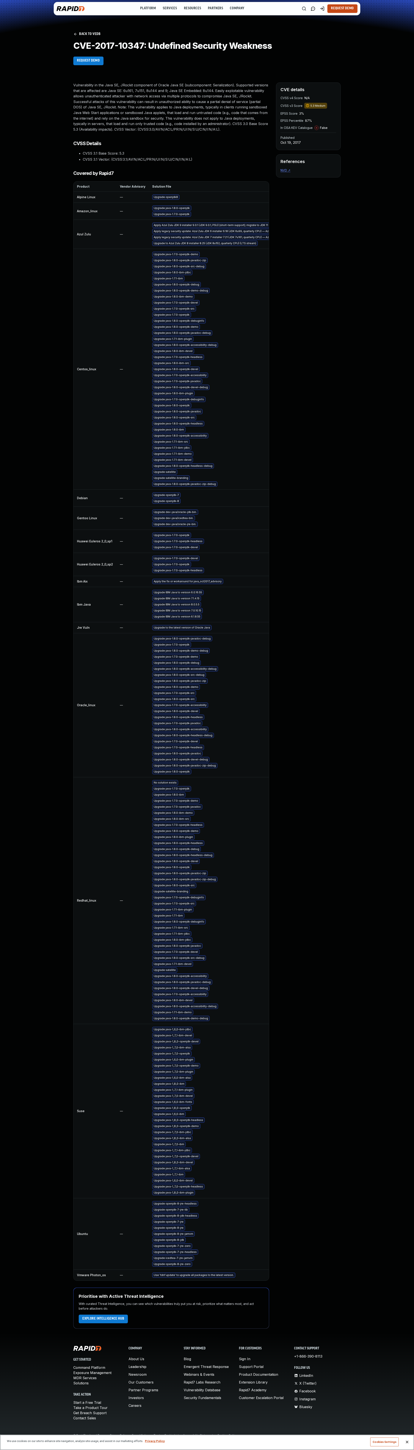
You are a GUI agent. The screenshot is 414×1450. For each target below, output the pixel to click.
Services (170, 8)
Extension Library (253, 1382)
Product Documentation (258, 1374)
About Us (136, 1359)
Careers (135, 1405)
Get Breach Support (90, 1413)
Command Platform (89, 1367)
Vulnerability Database (202, 1390)
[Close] (407, 1442)
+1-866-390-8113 (308, 1356)
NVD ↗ (285, 170)
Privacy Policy (155, 1441)
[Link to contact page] (313, 9)
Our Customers (141, 1382)
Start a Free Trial (87, 1402)
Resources (192, 8)
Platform (148, 8)
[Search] (304, 9)
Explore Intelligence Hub (103, 1318)
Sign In (244, 1359)
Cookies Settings (384, 1442)
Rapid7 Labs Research (202, 1382)
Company (237, 8)
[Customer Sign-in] (322, 9)
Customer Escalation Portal (261, 1398)
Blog (187, 1359)
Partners (215, 8)
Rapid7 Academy (253, 1390)
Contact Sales (84, 1418)
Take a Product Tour (90, 1408)
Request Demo (342, 8)
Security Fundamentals (202, 1398)
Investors (136, 1398)
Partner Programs (143, 1390)
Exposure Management (92, 1373)
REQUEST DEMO (88, 60)
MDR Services (85, 1378)
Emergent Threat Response (206, 1367)
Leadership (137, 1367)
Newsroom (138, 1374)
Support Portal (251, 1367)
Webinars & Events (199, 1374)
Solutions (81, 1383)
